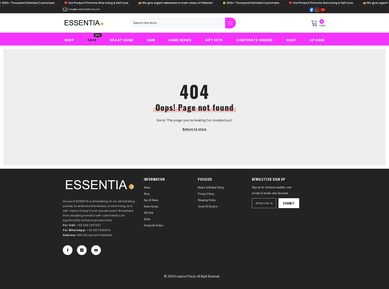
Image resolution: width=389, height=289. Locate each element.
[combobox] (177, 23)
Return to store (195, 129)
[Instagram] (82, 250)
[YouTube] (96, 250)
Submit (288, 203)
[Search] (182, 23)
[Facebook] (67, 250)
